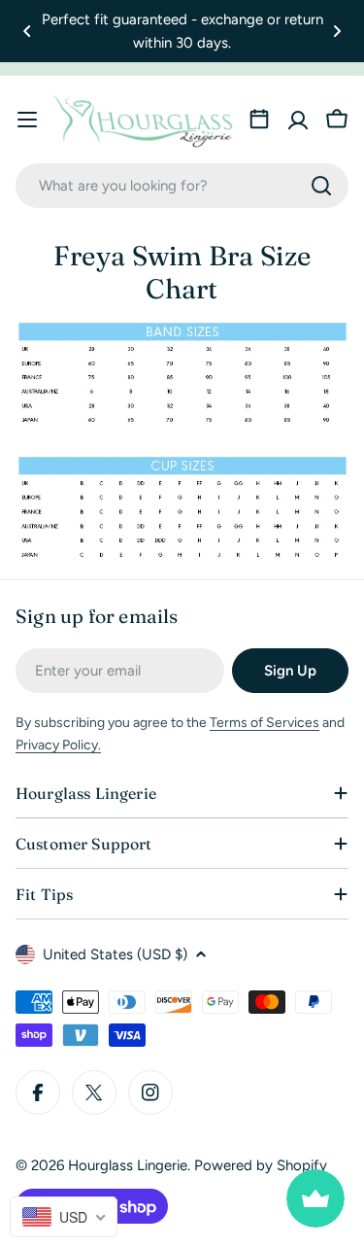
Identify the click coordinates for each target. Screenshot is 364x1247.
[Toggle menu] (27, 119)
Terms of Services (264, 722)
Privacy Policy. (58, 745)
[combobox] (182, 185)
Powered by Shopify (260, 1165)
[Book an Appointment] (259, 119)
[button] (27, 31)
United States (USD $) (115, 954)
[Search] (321, 185)
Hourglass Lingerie (127, 1165)
